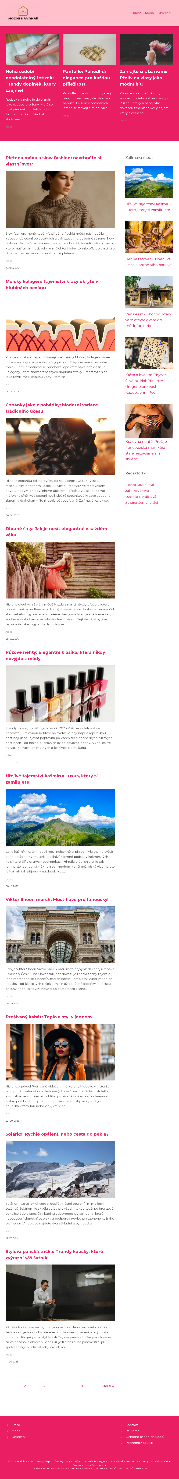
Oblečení (164, 13)
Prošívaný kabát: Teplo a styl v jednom (49, 1016)
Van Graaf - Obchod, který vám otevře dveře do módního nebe (148, 320)
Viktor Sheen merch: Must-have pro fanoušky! (57, 899)
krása (8, 384)
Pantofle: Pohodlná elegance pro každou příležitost (86, 78)
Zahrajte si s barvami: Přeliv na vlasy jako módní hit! (143, 78)
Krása (137, 13)
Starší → (108, 1386)
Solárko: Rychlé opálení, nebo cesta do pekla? (57, 1134)
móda (9, 127)
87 (83, 1386)
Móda (149, 13)
